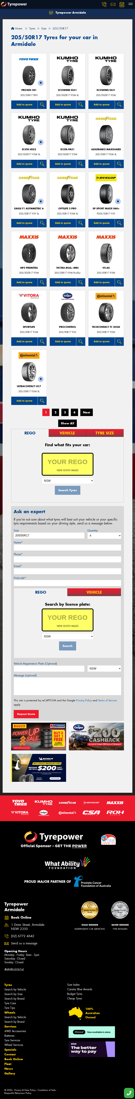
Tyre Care (10, 1003)
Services (10, 1026)
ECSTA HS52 (29, 149)
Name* (18, 542)
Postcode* (20, 578)
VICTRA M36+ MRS (67, 267)
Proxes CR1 (29, 90)
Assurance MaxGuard (106, 149)
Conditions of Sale (47, 1090)
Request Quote (26, 714)
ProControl (67, 326)
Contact (10, 1054)
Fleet (7, 1064)
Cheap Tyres (74, 998)
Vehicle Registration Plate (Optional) (35, 663)
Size (16, 530)
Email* (18, 566)
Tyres (8, 985)
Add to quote (24, 104)
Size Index (73, 985)
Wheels (9, 1012)
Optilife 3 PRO (67, 208)
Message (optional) (25, 675)
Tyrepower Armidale (70, 12)
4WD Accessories (15, 1031)
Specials (10, 1050)
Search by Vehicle (15, 989)
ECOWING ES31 (67, 90)
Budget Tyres (74, 994)
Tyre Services (12, 1040)
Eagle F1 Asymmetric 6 (29, 208)
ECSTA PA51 (67, 149)
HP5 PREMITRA (29, 267)
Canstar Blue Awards (79, 989)
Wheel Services (13, 1045)
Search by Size (13, 994)
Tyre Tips (9, 1008)
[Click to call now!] (104, 4)
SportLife (29, 326)
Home (18, 28)
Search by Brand (14, 999)
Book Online (13, 1059)
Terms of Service (107, 700)
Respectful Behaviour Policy (17, 1093)
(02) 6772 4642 (22, 936)
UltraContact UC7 (29, 386)
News (8, 1069)
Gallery (9, 1073)
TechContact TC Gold (106, 326)
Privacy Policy (84, 700)
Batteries (9, 1036)
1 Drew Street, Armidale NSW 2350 (27, 927)
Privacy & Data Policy (25, 1090)
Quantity (92, 530)
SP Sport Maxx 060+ (106, 208)
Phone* (18, 554)
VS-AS (106, 267)
